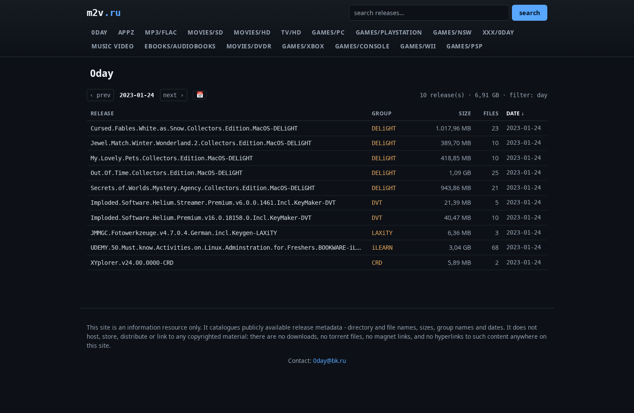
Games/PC (328, 32)
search (529, 13)
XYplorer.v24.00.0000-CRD (132, 262)
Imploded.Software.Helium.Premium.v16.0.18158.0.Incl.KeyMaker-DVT (201, 217)
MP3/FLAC (161, 32)
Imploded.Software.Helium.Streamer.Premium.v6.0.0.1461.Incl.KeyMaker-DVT (213, 202)
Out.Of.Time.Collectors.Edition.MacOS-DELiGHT (166, 172)
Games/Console (362, 46)
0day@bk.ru (329, 360)
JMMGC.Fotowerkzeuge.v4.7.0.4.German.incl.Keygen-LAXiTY (184, 232)
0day (99, 32)
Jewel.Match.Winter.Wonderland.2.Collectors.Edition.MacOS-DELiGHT (201, 143)
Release (102, 113)
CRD (377, 262)
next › (173, 95)
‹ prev (100, 95)
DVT (377, 202)
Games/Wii (418, 46)
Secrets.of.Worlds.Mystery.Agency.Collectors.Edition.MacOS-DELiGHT (203, 187)
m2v (104, 12)
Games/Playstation (389, 32)
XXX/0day (498, 32)
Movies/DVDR (248, 46)
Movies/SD (205, 32)
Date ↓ (515, 113)
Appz (126, 32)
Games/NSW (452, 32)
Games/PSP (464, 46)
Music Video (112, 46)
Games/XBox (303, 46)
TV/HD (291, 32)
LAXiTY (382, 232)
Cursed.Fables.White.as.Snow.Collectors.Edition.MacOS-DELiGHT (194, 128)
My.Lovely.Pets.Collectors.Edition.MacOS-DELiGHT (172, 158)
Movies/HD (252, 32)
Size (465, 113)
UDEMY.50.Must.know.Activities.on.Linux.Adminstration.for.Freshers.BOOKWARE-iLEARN (230, 247)
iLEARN (382, 247)
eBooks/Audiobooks (180, 46)
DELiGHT (384, 128)
